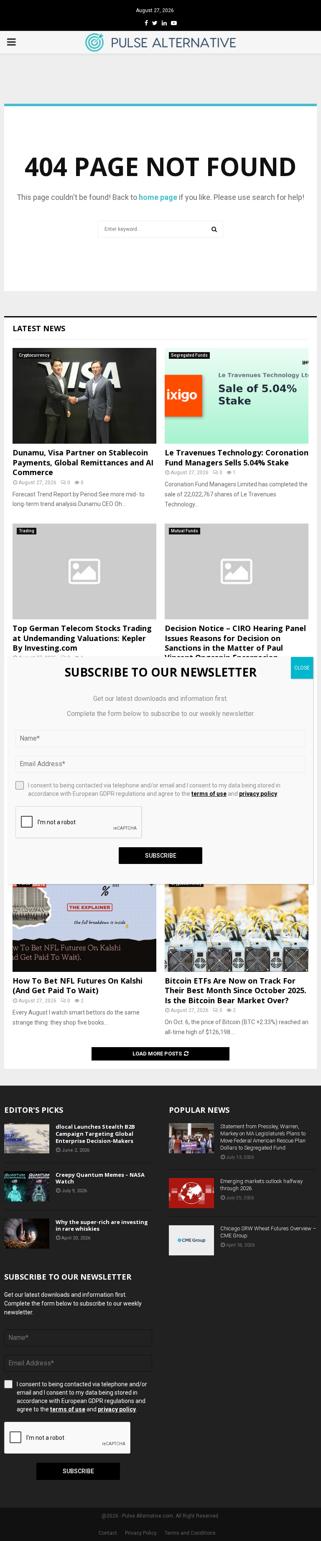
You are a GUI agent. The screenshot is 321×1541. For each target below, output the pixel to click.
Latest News (39, 328)
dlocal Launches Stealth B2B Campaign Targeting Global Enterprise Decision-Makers (95, 1134)
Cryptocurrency (34, 355)
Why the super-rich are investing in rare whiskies (102, 1225)
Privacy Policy (141, 1533)
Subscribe (78, 1471)
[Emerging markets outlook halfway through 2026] (191, 1193)
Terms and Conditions (190, 1533)
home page (158, 197)
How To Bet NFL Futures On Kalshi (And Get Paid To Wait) (78, 985)
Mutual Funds (184, 531)
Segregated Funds (189, 355)
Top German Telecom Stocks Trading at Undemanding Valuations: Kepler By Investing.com (82, 638)
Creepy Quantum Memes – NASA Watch (100, 1178)
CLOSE (302, 668)
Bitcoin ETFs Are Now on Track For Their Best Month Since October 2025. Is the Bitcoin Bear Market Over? (235, 990)
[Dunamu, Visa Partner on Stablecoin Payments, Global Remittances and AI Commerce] (84, 396)
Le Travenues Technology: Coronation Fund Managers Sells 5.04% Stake (236, 457)
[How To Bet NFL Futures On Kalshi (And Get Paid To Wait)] (84, 924)
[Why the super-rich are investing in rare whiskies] (26, 1234)
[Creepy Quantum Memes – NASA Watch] (26, 1186)
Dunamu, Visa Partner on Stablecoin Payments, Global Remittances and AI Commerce (83, 462)
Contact (108, 1533)
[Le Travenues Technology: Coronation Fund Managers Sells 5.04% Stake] (236, 396)
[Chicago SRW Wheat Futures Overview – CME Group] (191, 1240)
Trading (26, 531)
